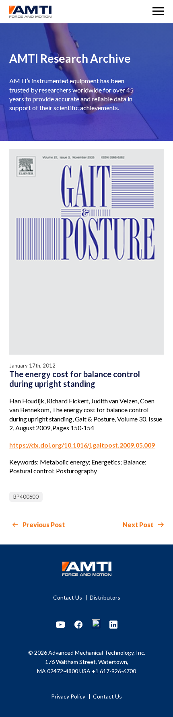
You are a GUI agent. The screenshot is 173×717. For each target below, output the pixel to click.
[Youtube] (60, 625)
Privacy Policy (68, 696)
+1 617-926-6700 (114, 671)
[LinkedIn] (113, 625)
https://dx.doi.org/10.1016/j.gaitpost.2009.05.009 (82, 445)
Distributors (105, 597)
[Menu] (158, 12)
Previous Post (43, 524)
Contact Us (68, 597)
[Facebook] (78, 625)
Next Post (139, 524)
